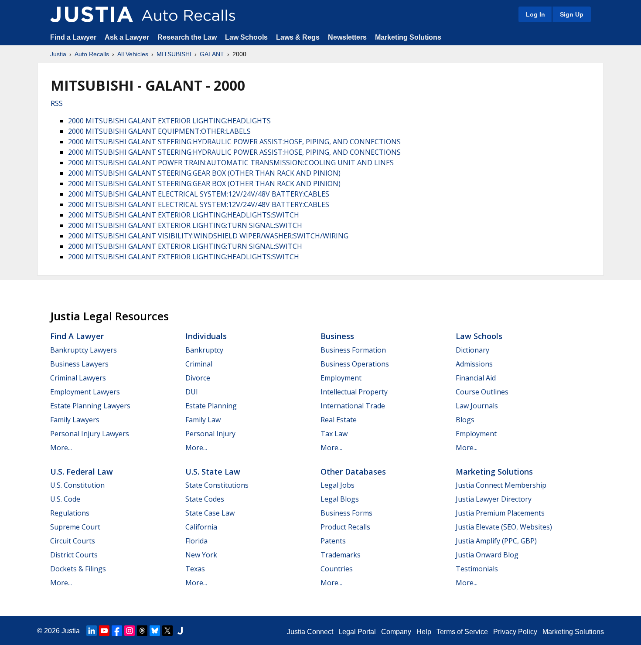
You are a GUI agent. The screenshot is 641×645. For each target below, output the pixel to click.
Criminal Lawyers (78, 378)
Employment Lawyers (85, 392)
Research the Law (187, 37)
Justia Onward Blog (487, 555)
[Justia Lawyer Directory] (180, 630)
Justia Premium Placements (500, 513)
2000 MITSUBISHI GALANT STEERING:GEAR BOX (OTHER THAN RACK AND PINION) (204, 173)
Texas (195, 569)
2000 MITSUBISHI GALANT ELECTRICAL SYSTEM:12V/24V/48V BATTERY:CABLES (198, 194)
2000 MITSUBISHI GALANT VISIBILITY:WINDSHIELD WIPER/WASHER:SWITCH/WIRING (208, 236)
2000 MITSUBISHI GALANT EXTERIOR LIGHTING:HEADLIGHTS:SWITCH (183, 215)
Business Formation (353, 350)
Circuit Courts (72, 541)
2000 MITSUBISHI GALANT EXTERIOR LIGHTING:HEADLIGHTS (169, 121)
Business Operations (354, 364)
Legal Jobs (337, 485)
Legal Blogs (339, 499)
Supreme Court (75, 527)
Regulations (69, 513)
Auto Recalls (92, 54)
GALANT (212, 54)
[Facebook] (117, 630)
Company (396, 631)
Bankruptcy (204, 350)
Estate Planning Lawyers (90, 406)
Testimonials (477, 569)
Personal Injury (210, 433)
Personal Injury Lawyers (89, 433)
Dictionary (472, 350)
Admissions (474, 364)
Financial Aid (476, 378)
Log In (535, 14)
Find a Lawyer (73, 37)
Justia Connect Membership (501, 485)
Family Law (203, 419)
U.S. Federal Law (81, 471)
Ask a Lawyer (128, 37)
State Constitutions (217, 485)
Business (337, 336)
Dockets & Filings (78, 569)
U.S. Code (65, 499)
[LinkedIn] (91, 630)
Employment (340, 378)
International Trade (352, 406)
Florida (196, 541)
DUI (191, 392)
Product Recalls (345, 527)
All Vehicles (132, 54)
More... (61, 447)
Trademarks (340, 555)
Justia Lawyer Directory (494, 499)
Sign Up (571, 14)
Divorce (197, 378)
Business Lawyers (79, 364)
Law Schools (246, 37)
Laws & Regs (298, 37)
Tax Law (334, 433)
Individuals (206, 336)
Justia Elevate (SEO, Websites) (504, 527)
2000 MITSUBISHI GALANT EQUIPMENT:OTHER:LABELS (159, 131)
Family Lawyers (74, 419)
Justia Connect (310, 631)
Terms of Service (462, 631)
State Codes (204, 499)
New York (201, 555)
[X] (167, 630)
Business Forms (346, 513)
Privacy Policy (515, 631)
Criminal (198, 364)
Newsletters (347, 37)
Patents (333, 541)
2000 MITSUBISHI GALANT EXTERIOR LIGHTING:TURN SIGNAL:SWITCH (185, 225)
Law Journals (477, 406)
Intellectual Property (354, 392)
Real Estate (338, 419)
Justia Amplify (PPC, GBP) (496, 541)
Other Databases (353, 471)
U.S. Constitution (77, 485)
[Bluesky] (155, 630)
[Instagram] (129, 630)
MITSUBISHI (174, 54)
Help (423, 631)
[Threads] (142, 630)
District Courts (74, 555)
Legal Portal (357, 631)
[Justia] (91, 14)
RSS (57, 103)
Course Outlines (482, 392)
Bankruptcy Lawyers (83, 350)
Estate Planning (211, 406)
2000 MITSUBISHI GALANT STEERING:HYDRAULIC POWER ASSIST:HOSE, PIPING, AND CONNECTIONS (234, 141)
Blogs (465, 419)
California (201, 527)
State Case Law (210, 513)
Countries (336, 569)
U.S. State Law (212, 471)
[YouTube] (104, 630)
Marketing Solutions (408, 37)
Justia (58, 54)
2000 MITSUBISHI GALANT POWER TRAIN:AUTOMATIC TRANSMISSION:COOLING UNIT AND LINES (231, 162)
